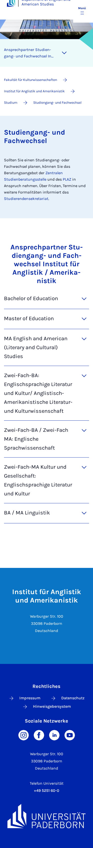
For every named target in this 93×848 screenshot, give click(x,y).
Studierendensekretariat (26, 198)
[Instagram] (23, 734)
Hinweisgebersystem (52, 706)
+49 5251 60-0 (46, 790)
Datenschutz (73, 698)
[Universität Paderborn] (46, 816)
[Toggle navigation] (64, 53)
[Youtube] (69, 734)
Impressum (29, 698)
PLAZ (67, 179)
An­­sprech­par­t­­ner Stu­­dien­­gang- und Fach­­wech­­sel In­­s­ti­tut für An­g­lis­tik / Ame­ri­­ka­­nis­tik (28, 53)
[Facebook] (39, 734)
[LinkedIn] (54, 734)
